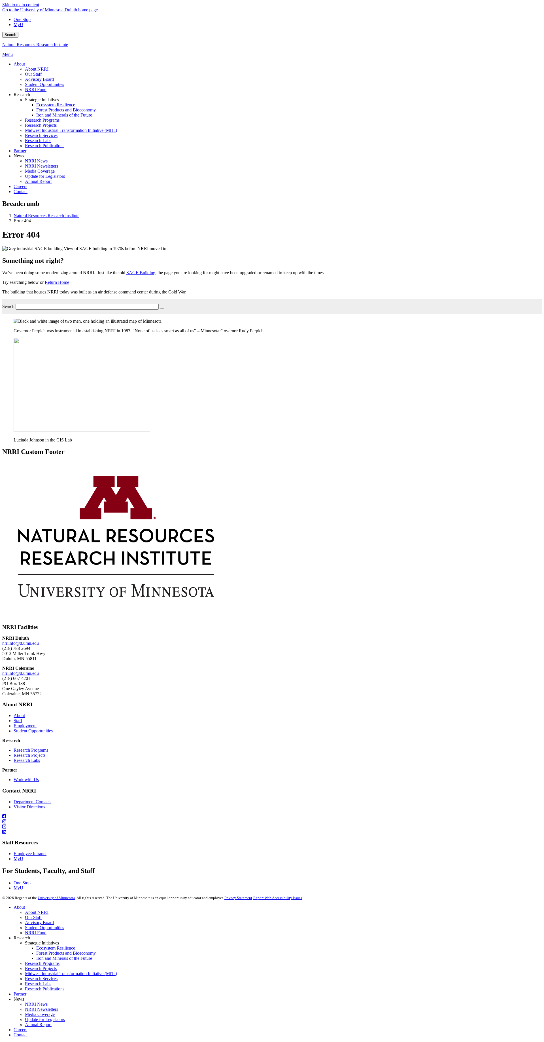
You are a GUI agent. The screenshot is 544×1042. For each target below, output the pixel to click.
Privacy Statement (238, 898)
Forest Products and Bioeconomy (66, 953)
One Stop (22, 19)
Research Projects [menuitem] (41, 125)
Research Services (41, 978)
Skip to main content (20, 4)
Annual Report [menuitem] (38, 181)
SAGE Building (140, 272)
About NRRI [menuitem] (36, 69)
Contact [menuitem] (20, 191)
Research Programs (31, 750)
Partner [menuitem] (20, 150)
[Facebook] (272, 816)
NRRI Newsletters (41, 1009)
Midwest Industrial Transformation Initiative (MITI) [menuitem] (71, 130)
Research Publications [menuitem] (44, 145)
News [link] (19, 155)
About (19, 715)
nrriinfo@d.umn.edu (20, 643)
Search (10, 35)
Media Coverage (40, 1014)
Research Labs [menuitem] (38, 140)
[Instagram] (272, 821)
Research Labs (27, 760)
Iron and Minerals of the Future (64, 958)
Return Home (57, 282)
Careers (20, 1029)
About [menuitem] (19, 64)
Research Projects (29, 755)
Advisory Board (39, 922)
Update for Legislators (45, 1019)
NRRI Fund (35, 932)
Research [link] (22, 94)
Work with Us (26, 779)
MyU (18, 24)
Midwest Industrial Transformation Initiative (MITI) (71, 973)
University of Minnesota (56, 898)
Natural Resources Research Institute (35, 44)
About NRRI (36, 912)
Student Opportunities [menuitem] (44, 84)
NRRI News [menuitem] (36, 160)
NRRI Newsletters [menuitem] (41, 166)
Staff (18, 720)
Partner (20, 994)
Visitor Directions (29, 806)
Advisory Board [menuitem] (39, 79)
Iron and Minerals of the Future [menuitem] (64, 115)
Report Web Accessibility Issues (277, 898)
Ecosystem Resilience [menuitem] (55, 104)
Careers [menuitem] (20, 186)
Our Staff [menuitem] (33, 74)
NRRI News (36, 1004)
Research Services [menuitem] (41, 135)
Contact (20, 1034)
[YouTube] (272, 826)
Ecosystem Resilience (55, 948)
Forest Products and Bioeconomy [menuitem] (66, 109)
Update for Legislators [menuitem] (45, 176)
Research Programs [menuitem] (42, 120)
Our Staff (33, 917)
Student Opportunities (33, 730)
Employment (25, 725)
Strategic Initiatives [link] (42, 99)
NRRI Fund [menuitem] (35, 89)
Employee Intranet (30, 853)
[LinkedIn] (272, 831)
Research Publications (44, 988)
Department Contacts (32, 801)
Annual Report (38, 1024)
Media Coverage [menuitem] (40, 171)
